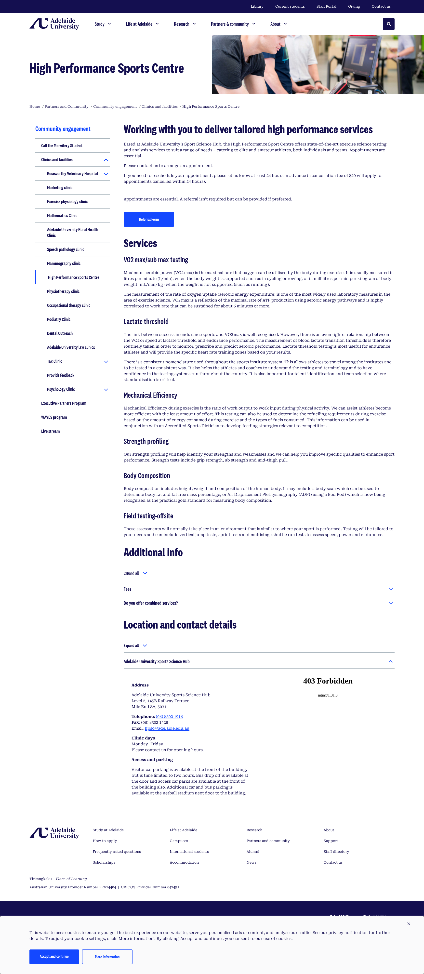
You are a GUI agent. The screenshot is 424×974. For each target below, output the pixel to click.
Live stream (50, 431)
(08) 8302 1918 (169, 716)
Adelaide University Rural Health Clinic (72, 232)
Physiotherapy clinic (63, 291)
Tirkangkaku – (58, 879)
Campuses (179, 841)
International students (189, 852)
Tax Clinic (54, 361)
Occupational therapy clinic (68, 305)
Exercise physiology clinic (67, 201)
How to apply (105, 841)
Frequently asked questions (117, 852)
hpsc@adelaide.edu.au (167, 728)
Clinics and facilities (57, 159)
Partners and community (268, 841)
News (251, 862)
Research (254, 830)
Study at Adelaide (108, 830)
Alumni (253, 852)
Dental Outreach (60, 333)
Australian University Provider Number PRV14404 (72, 887)
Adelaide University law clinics (71, 347)
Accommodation (184, 862)
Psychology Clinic (61, 389)
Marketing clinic (59, 187)
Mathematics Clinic (62, 215)
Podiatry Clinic (58, 319)
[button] (408, 924)
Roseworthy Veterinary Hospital (72, 173)
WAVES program (54, 417)
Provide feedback (60, 375)
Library (257, 6)
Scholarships (104, 862)
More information (107, 957)
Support (331, 841)
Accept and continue (54, 956)
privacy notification (348, 932)
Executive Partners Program (63, 403)
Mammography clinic (63, 263)
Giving (354, 6)
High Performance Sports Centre (73, 277)
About (329, 830)
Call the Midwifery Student (62, 145)
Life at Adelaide (183, 830)
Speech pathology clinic (65, 249)
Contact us (381, 6)
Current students (290, 6)
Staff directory (336, 852)
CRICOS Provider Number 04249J (150, 887)
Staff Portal (326, 6)
